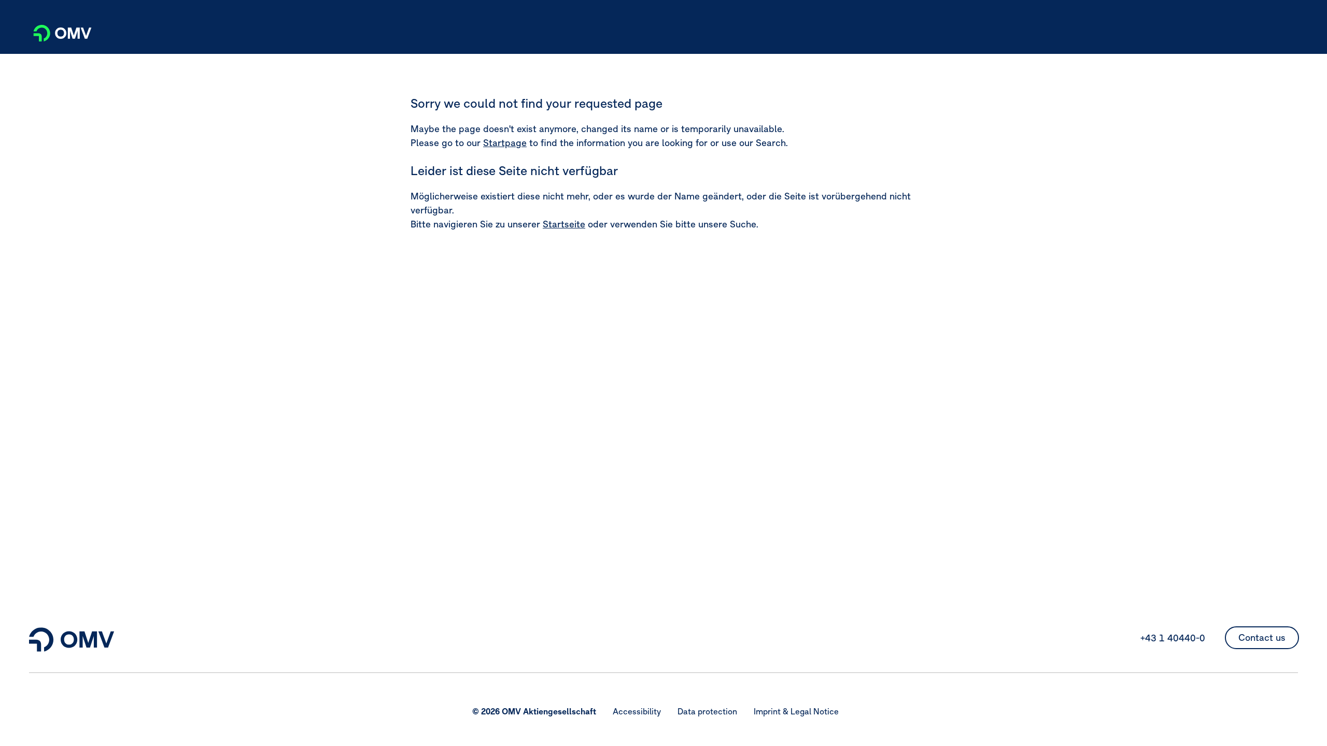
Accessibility (637, 711)
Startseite (564, 224)
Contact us (1262, 637)
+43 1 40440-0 (1172, 638)
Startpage (505, 143)
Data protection (707, 711)
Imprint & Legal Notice (796, 711)
